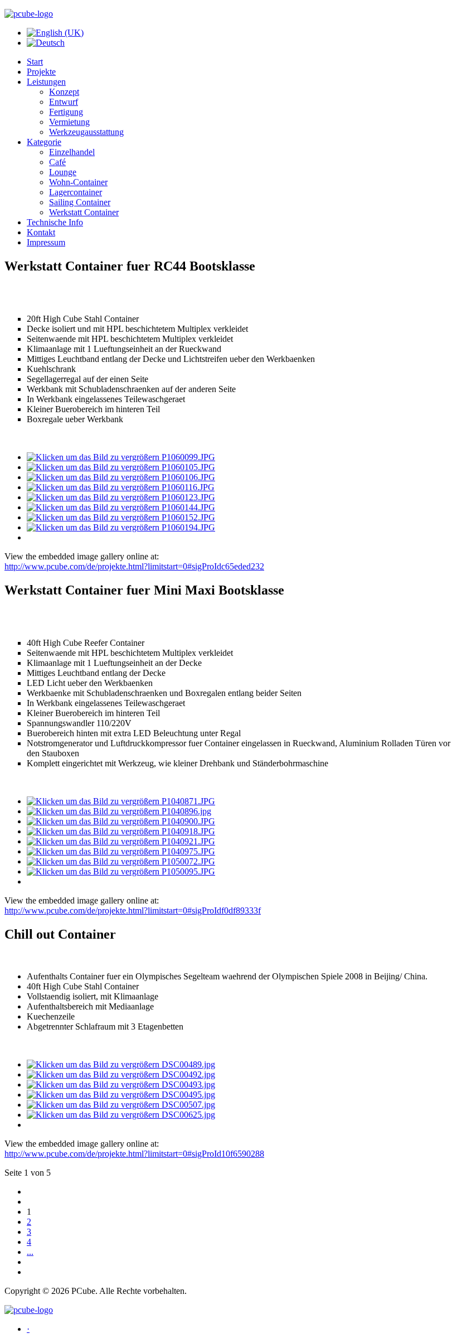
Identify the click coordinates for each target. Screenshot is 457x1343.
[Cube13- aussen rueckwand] (121, 527)
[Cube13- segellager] (121, 517)
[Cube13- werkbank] (121, 467)
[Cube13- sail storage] (121, 497)
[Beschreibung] (121, 1064)
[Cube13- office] (121, 507)
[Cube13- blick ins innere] (121, 457)
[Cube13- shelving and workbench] (121, 487)
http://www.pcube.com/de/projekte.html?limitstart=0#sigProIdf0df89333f (132, 910)
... (30, 1252)
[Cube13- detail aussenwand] (121, 477)
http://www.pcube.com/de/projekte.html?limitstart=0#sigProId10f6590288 (134, 1153)
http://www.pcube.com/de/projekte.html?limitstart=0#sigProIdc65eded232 (134, 566)
